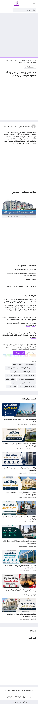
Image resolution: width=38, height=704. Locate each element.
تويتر (33, 325)
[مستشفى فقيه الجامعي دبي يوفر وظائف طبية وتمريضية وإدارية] (19, 561)
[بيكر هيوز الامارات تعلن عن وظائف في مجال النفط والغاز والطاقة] (19, 536)
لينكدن (9, 323)
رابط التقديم (7, 302)
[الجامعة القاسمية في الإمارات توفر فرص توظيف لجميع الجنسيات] (19, 488)
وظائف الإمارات (25, 60)
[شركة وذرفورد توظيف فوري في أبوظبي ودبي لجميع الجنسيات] (19, 585)
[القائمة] (34, 3)
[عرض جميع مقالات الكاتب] (33, 126)
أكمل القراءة (20, 353)
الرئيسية (33, 60)
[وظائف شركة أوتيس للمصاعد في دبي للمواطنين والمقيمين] (19, 463)
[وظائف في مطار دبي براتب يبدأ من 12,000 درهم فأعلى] (19, 414)
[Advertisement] (19, 34)
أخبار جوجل (24, 323)
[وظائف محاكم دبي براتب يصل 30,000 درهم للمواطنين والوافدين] (19, 609)
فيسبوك (16, 323)
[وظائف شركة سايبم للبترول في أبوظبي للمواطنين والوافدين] (19, 512)
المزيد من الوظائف (28, 399)
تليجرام (28, 325)
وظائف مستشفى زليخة (15, 286)
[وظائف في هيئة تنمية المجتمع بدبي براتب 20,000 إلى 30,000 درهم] (19, 439)
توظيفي (21, 126)
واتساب (32, 323)
